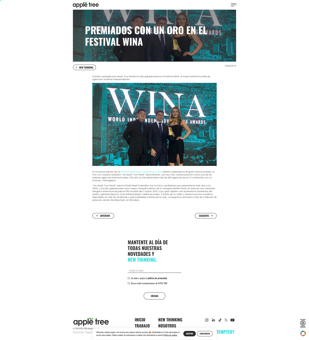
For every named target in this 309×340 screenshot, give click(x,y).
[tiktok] (220, 320)
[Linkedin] (213, 320)
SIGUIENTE (204, 215)
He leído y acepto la (149, 278)
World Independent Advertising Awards (141, 171)
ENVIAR (154, 296)
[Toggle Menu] (233, 4)
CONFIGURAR (205, 333)
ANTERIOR (105, 215)
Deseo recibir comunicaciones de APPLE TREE (149, 283)
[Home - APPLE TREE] (86, 5)
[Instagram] (207, 320)
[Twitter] (226, 320)
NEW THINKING (86, 67)
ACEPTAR (189, 333)
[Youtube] (232, 320)
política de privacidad (157, 278)
